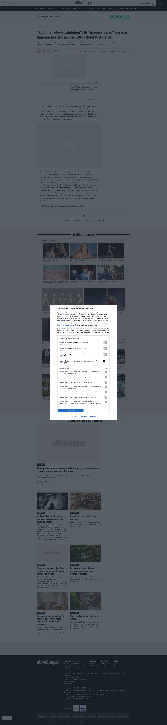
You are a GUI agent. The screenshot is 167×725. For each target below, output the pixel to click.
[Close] (113, 308)
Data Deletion (73, 416)
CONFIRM (71, 410)
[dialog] (83, 362)
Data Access (83, 416)
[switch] (105, 342)
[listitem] (83, 339)
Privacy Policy (93, 416)
